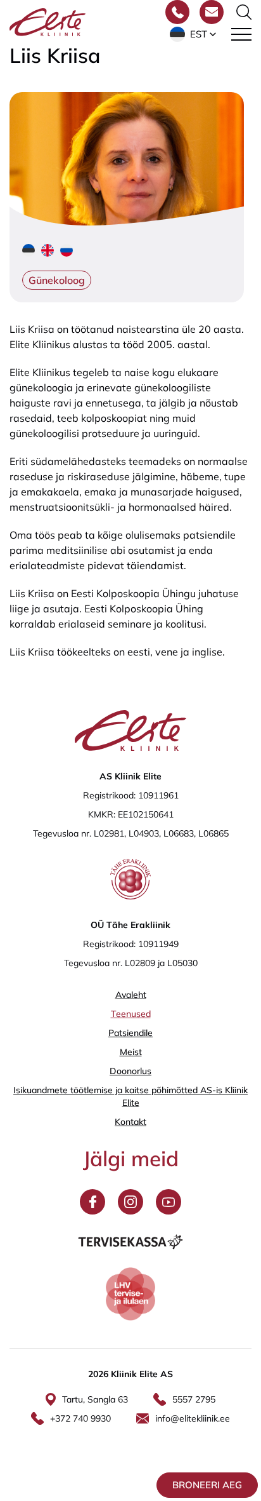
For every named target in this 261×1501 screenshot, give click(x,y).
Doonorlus (130, 1071)
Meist (131, 1052)
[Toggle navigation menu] (241, 34)
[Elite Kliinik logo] (48, 21)
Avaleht (130, 994)
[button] (194, 34)
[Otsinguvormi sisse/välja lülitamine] (243, 12)
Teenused (131, 1014)
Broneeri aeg (207, 1485)
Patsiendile (130, 1033)
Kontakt (130, 1121)
